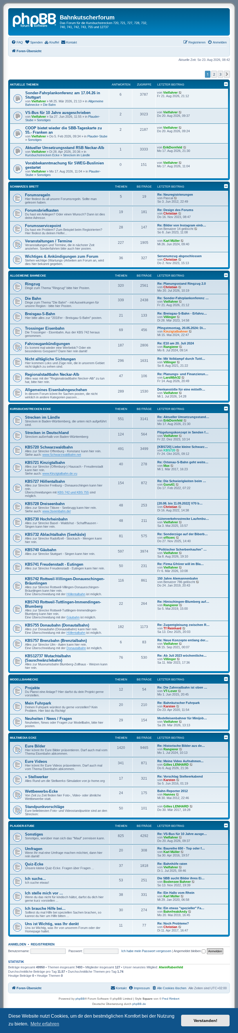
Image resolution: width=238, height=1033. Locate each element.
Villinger (169, 317)
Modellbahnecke (24, 679)
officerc (169, 537)
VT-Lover (170, 691)
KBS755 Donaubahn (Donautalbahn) (57, 625)
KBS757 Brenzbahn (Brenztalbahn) (56, 640)
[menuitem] (17, 42)
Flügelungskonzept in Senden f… (183, 432)
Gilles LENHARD (176, 764)
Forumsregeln (37, 195)
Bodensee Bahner (177, 881)
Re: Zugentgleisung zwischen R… (183, 625)
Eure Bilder (35, 746)
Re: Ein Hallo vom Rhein (175, 892)
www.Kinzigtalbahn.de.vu (59, 473)
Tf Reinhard (172, 628)
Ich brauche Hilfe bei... (45, 908)
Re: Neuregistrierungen (175, 194)
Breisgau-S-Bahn (40, 314)
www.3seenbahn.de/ (56, 511)
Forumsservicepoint (43, 226)
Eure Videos (36, 761)
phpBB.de (139, 1003)
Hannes (169, 794)
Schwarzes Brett (24, 186)
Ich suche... (35, 878)
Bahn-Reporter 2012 (172, 791)
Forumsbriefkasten (42, 210)
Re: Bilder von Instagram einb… (181, 225)
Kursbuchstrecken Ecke (42, 155)
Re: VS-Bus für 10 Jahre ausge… (182, 834)
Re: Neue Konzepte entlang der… (182, 640)
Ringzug (32, 284)
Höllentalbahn (75, 594)
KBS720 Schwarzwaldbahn (49, 447)
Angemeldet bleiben (188, 951)
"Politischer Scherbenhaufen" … (182, 549)
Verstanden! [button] (205, 1020)
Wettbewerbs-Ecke (41, 791)
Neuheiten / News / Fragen (48, 718)
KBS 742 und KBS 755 (73, 492)
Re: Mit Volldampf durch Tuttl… (181, 358)
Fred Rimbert (170, 998)
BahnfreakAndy (175, 911)
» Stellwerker (36, 777)
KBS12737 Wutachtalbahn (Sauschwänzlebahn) (48, 658)
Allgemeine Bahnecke (28, 275)
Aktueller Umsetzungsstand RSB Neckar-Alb (64, 148)
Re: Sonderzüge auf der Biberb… (182, 534)
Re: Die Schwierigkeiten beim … (181, 481)
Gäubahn (73, 617)
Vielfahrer (38, 101)
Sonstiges (44, 120)
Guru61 (169, 484)
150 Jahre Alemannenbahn (177, 578)
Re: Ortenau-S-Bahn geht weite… (182, 462)
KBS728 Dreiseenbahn (45, 504)
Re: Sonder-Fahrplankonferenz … (183, 298)
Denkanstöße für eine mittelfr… (181, 389)
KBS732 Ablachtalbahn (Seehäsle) (55, 534)
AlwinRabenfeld (171, 967)
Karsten (169, 706)
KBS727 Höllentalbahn (45, 481)
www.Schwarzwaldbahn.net (61, 454)
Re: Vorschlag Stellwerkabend (180, 776)
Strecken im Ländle (76, 155)
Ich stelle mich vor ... (44, 893)
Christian (170, 213)
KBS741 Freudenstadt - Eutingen (54, 564)
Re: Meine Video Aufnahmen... (180, 761)
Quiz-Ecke (34, 864)
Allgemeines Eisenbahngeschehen (56, 390)
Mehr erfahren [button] (44, 1023)
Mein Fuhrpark (38, 703)
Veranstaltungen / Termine (48, 241)
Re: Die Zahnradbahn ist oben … (182, 687)
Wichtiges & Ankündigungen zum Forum (61, 256)
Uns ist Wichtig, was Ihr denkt (52, 924)
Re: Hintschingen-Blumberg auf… (183, 601)
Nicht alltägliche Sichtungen (50, 359)
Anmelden (17, 944)
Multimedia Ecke (23, 737)
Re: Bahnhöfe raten (172, 863)
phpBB (80, 998)
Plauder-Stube (97, 136)
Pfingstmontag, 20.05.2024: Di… (181, 328)
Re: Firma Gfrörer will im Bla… (180, 564)
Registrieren (43, 944)
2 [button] (214, 74)
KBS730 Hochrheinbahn (46, 519)
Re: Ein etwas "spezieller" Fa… (180, 908)
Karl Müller (171, 240)
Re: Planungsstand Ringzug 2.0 (181, 283)
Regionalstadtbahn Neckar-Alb (52, 374)
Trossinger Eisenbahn (44, 328)
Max (166, 465)
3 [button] (220, 74)
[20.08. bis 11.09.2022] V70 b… (180, 503)
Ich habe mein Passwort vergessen (146, 951)
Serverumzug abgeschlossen (179, 256)
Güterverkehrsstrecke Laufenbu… (183, 518)
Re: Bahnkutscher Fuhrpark (178, 703)
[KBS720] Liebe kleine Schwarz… (182, 447)
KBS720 (169, 450)
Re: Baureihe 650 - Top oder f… (181, 848)
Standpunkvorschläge (44, 807)
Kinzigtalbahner (175, 331)
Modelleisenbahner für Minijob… (182, 718)
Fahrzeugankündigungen (47, 344)
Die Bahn (49, 104)
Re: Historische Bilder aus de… (181, 745)
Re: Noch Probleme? (173, 923)
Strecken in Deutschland (47, 433)
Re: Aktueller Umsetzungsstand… (183, 417)
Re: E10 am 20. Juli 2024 (175, 343)
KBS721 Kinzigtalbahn (45, 462)
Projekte (32, 688)
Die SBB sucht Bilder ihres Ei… (181, 878)
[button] (227, 74)
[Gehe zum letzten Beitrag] (180, 92)
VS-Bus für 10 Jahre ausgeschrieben (58, 112)
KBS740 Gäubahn (40, 550)
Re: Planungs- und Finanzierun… (182, 374)
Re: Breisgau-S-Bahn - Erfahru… (182, 313)
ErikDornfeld (172, 147)
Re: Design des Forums (175, 210)
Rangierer (170, 346)
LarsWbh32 (172, 377)
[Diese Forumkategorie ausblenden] (226, 186)
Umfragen (33, 849)
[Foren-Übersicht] (35, 19)
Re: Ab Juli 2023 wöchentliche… (182, 655)
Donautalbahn (76, 648)
